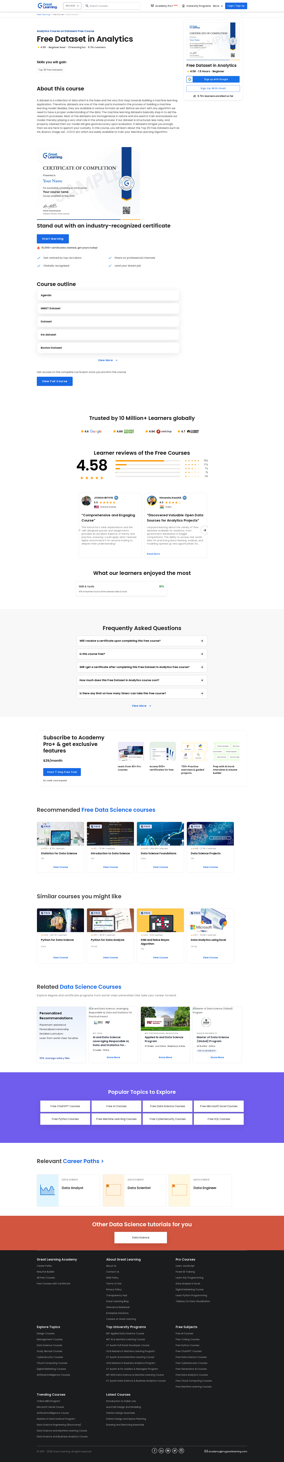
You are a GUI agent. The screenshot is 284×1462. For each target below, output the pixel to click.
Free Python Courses (187, 1345)
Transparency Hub (116, 1295)
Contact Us (112, 1271)
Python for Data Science (57, 940)
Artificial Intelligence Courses (53, 1374)
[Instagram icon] (181, 1450)
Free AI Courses (184, 1333)
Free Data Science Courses (191, 1357)
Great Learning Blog (117, 1301)
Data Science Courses (90, 987)
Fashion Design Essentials (120, 1413)
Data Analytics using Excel (208, 940)
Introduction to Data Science (110, 853)
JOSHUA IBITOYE (103, 497)
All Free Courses (46, 1277)
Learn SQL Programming (189, 1277)
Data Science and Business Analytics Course (62, 1436)
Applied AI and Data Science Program (164, 1039)
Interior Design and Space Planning (126, 1418)
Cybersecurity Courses (50, 1357)
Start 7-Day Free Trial (62, 772)
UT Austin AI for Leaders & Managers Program (132, 1369)
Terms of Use (113, 1283)
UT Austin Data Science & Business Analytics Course (136, 1380)
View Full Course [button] (54, 381)
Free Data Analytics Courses (192, 1374)
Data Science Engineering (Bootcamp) (59, 1424)
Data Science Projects (206, 853)
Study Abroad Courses (49, 1351)
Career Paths (44, 1265)
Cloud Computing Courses (52, 1363)
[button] (213, 41)
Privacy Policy (114, 1289)
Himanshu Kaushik (170, 497)
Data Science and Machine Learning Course (62, 1430)
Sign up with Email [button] (213, 88)
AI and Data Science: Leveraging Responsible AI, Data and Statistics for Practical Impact (111, 1041)
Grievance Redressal (118, 1307)
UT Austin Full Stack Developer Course (127, 1345)
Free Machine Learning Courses (194, 1386)
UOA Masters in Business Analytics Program (130, 1363)
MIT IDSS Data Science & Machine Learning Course (135, 1374)
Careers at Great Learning (121, 1319)
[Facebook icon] (154, 1450)
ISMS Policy (112, 1277)
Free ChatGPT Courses (189, 1351)
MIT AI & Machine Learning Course (125, 1339)
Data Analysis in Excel (188, 1283)
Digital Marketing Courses (51, 1369)
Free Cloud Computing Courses (194, 1380)
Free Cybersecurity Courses (191, 1363)
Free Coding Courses (188, 1339)
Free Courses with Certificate (53, 1283)
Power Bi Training (185, 1271)
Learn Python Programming (191, 1295)
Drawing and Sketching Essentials (125, 1424)
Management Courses (50, 1339)
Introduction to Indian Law (121, 1401)
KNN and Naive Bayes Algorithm (155, 942)
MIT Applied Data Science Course (125, 1333)
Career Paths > (83, 1161)
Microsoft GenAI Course (50, 1407)
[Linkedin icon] (161, 1450)
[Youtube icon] (168, 1450)
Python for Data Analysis (107, 940)
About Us (111, 1265)
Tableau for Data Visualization (193, 1301)
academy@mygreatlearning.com (228, 1451)
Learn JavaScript (185, 1265)
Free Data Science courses (118, 810)
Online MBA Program (48, 1401)
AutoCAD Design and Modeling (123, 1407)
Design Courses (46, 1333)
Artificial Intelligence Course (53, 1413)
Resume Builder (45, 1271)
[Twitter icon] (174, 1450)
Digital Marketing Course (190, 1289)
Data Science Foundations (158, 853)
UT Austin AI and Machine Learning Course (130, 1357)
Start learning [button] (53, 239)
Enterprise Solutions (117, 1313)
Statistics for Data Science (59, 853)
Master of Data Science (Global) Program (213, 1039)
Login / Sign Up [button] (236, 5)
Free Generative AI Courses (191, 1369)
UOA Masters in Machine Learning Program (130, 1351)
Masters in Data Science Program (56, 1418)
